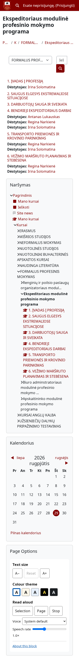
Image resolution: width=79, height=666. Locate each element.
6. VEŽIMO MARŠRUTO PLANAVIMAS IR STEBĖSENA (39, 158)
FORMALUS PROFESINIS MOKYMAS (30, 42)
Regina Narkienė (41, 122)
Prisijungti (65, 5)
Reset (31, 573)
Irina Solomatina (41, 87)
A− (18, 574)
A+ (46, 574)
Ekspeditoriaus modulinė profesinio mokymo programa (60, 42)
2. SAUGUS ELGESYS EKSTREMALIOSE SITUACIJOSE (37, 95)
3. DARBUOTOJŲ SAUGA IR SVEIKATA (37, 104)
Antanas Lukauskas (44, 116)
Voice (17, 621)
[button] (17, 5)
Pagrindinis (6, 42)
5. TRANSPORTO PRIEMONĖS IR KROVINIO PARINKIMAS (33, 136)
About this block (25, 646)
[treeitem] (39, 311)
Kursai (15, 42)
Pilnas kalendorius (26, 532)
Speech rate (22, 629)
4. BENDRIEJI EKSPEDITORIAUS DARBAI (39, 110)
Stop (56, 611)
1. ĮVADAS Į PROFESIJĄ (25, 81)
